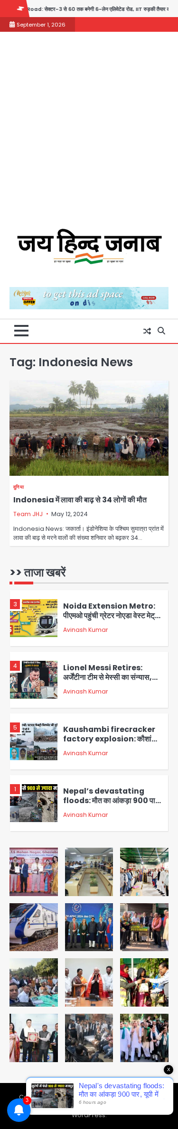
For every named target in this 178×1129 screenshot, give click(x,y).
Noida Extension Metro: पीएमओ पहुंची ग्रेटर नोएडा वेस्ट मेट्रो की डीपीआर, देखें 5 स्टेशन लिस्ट (111, 616)
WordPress (88, 1115)
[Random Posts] (147, 331)
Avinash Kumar (85, 630)
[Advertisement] (89, 135)
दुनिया (18, 487)
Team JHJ (28, 514)
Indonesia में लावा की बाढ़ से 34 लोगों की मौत (80, 499)
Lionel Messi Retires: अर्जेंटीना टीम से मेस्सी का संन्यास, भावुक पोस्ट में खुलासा (107, 677)
